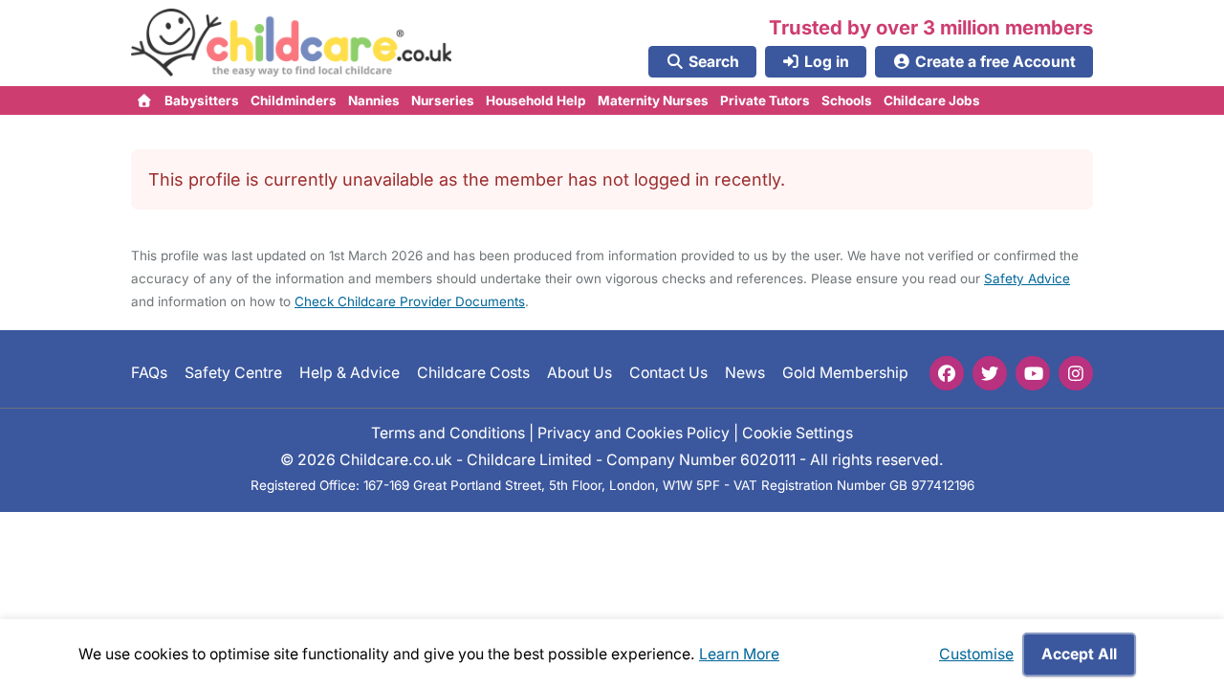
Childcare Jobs (932, 100)
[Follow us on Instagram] (1076, 373)
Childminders (294, 100)
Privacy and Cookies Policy (633, 433)
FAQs (149, 373)
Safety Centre (233, 373)
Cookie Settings (797, 433)
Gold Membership (845, 373)
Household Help (536, 100)
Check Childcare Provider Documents (410, 301)
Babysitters (201, 100)
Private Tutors (765, 100)
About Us (579, 373)
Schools (846, 100)
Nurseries (442, 100)
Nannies (374, 100)
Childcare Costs (473, 373)
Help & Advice (349, 373)
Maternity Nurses (653, 100)
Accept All (1079, 654)
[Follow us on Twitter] (990, 373)
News (745, 373)
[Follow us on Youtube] (1033, 373)
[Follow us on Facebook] (946, 373)
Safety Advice (1027, 278)
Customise (976, 654)
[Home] (145, 100)
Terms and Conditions (448, 433)
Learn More (739, 654)
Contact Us (668, 373)
